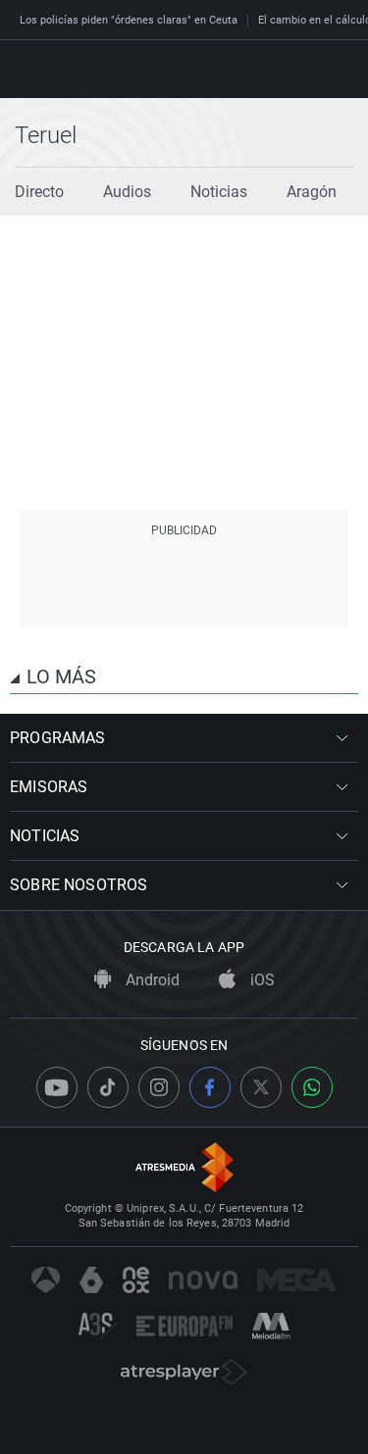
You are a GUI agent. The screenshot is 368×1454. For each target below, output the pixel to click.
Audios (127, 191)
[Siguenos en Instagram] (159, 1087)
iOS (260, 980)
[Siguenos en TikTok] (108, 1087)
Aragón (312, 191)
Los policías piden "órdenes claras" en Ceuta (128, 20)
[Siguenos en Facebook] (210, 1087)
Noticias (218, 191)
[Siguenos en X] (261, 1087)
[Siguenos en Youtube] (57, 1087)
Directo (39, 191)
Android (151, 980)
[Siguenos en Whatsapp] (312, 1087)
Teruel (46, 135)
